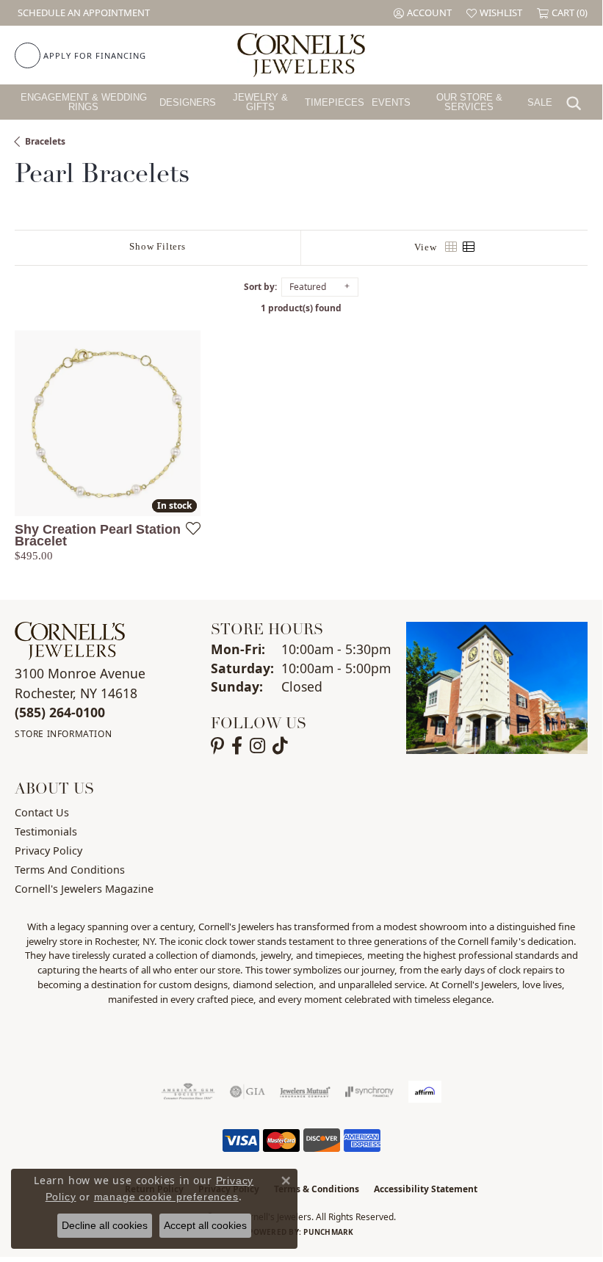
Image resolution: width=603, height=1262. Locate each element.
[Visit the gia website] (247, 1092)
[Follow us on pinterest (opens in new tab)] (217, 746)
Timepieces (334, 102)
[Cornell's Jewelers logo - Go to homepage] (301, 55)
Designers (187, 102)
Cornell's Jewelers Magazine (84, 889)
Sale (539, 102)
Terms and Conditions (70, 870)
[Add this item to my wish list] (189, 528)
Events (391, 102)
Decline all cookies (105, 1225)
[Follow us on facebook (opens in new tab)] (236, 746)
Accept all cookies (205, 1225)
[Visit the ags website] (188, 1092)
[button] (423, 13)
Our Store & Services (469, 102)
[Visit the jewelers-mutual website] (305, 1092)
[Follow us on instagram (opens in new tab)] (257, 746)
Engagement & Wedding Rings (84, 102)
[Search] (577, 102)
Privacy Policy (48, 850)
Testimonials (46, 831)
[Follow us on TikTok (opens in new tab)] (280, 746)
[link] (82, 13)
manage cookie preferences (166, 1197)
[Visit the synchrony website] (369, 1092)
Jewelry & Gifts (260, 102)
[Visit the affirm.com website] (424, 1092)
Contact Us (42, 812)
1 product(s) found (301, 308)
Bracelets (45, 141)
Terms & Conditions (316, 1189)
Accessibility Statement (425, 1189)
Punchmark (328, 1232)
